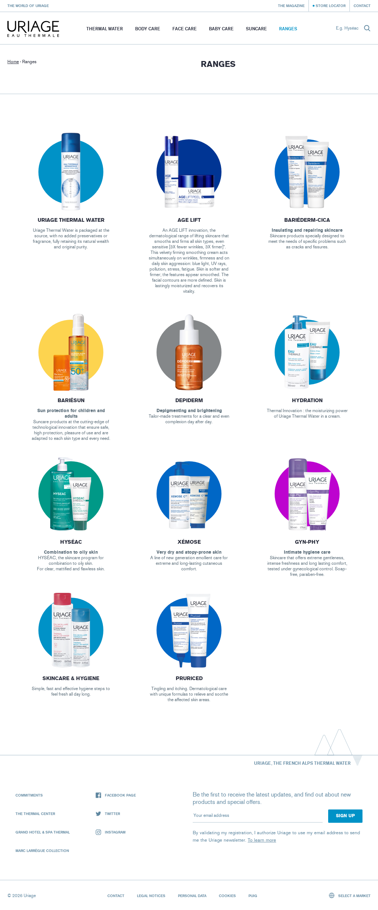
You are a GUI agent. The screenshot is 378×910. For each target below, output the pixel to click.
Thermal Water (104, 28)
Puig (252, 895)
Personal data (192, 895)
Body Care (147, 28)
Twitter (112, 813)
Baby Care (221, 28)
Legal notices (151, 895)
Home (13, 61)
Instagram (115, 832)
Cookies (227, 895)
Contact (362, 5)
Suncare (256, 28)
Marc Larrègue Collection (42, 850)
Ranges (288, 28)
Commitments (29, 795)
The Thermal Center (35, 813)
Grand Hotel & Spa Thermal (43, 832)
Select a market (354, 895)
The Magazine (291, 5)
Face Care (184, 28)
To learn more (262, 840)
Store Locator (331, 5)
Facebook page (120, 795)
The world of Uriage (28, 5)
